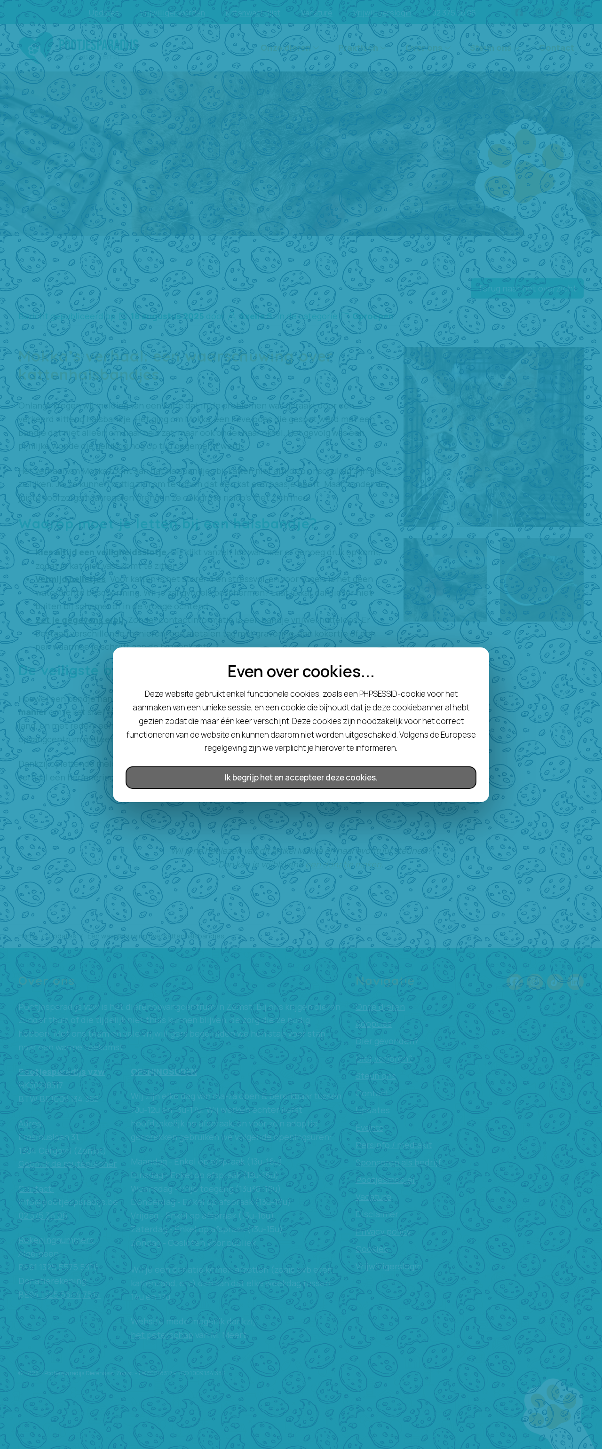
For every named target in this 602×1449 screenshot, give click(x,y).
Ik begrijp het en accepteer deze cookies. (301, 777)
